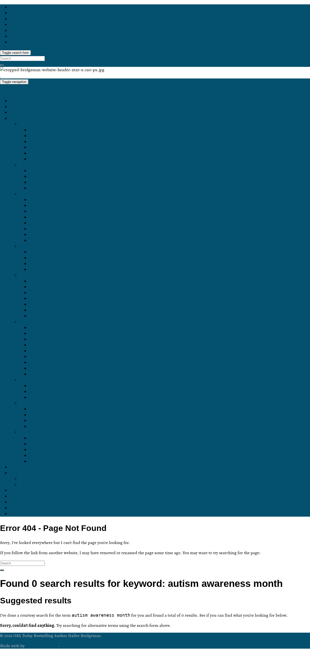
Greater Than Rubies (49, 205)
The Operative (43, 176)
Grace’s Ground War (49, 351)
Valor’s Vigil (40, 368)
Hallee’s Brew (23, 496)
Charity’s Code (43, 339)
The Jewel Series (36, 194)
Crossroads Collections (41, 432)
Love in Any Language (50, 130)
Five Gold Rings (44, 455)
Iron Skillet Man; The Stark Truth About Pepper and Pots (83, 420)
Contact (17, 490)
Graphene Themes (42, 646)
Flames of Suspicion (48, 304)
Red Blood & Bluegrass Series (48, 275)
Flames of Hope (44, 310)
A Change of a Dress (49, 298)
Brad (33, 258)
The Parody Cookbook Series (47, 403)
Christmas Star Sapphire (53, 228)
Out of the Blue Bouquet (52, 438)
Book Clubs (21, 502)
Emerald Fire (41, 211)
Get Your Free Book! (29, 467)
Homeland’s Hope (46, 333)
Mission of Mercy (45, 356)
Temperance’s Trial (47, 327)
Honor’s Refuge (44, 147)
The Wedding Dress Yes (52, 461)
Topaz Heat (40, 217)
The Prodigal (41, 188)
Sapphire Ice (41, 199)
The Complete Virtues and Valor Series (66, 374)
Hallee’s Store (23, 112)
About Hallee (22, 473)
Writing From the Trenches (54, 391)
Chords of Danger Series (43, 165)
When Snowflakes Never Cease (60, 449)
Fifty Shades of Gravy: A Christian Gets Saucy (73, 409)
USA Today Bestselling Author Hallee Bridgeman (46, 91)
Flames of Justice (46, 316)
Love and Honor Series (41, 124)
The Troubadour (44, 182)
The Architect (41, 170)
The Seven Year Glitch (50, 292)
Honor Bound (42, 135)
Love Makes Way (45, 153)
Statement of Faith (37, 484)
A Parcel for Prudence (50, 345)
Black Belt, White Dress (52, 281)
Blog (14, 106)
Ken (33, 269)
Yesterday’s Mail (45, 444)
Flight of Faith (42, 362)
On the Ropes (42, 385)
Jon (32, 263)
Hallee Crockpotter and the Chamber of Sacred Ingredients (86, 426)
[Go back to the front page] (0, 75)
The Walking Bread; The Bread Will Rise (68, 414)
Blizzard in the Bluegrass (53, 287)
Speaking (19, 507)
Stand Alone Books (37, 380)
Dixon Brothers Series (40, 246)
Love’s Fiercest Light (49, 159)
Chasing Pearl (42, 240)
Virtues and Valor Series (42, 321)
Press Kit (28, 478)
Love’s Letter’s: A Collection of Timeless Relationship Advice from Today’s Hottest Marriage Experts (124, 397)
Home (15, 101)
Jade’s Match (42, 234)
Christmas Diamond (48, 223)
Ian (32, 252)
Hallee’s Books (24, 118)
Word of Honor (43, 141)
